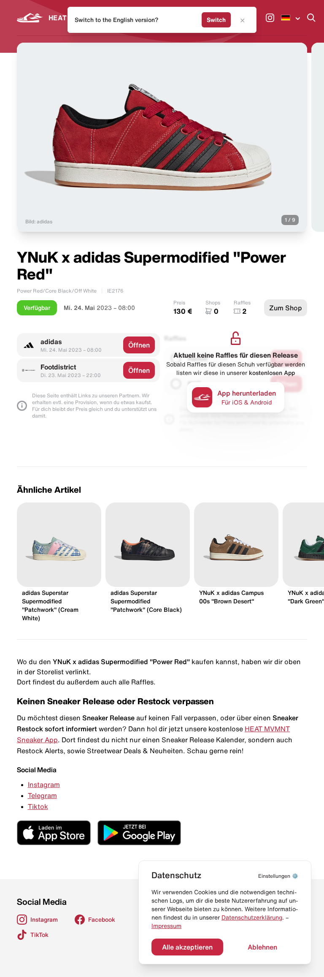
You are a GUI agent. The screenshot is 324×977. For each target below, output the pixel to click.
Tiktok (38, 806)
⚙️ (278, 876)
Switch (216, 20)
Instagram (44, 784)
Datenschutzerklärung (251, 917)
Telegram (42, 795)
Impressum (166, 926)
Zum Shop (285, 307)
